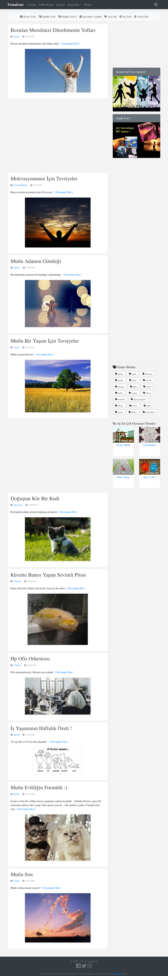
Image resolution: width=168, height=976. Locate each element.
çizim (120, 412)
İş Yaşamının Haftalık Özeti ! (41, 727)
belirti (134, 412)
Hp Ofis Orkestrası (30, 658)
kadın (120, 392)
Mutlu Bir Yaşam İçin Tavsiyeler (44, 340)
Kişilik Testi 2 (69, 16)
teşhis (148, 405)
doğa (134, 386)
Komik (17, 734)
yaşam (134, 392)
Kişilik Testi (48, 16)
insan (133, 373)
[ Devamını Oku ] (70, 43)
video (134, 380)
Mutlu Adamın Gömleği (35, 260)
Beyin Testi (29, 16)
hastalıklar (150, 412)
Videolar (17, 581)
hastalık (121, 399)
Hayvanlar (18, 504)
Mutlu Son (21, 874)
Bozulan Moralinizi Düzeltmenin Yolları (52, 29)
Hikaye (17, 267)
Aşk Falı (112, 16)
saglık (120, 380)
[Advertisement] (58, 135)
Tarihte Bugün (46, 4)
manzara (148, 373)
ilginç (120, 373)
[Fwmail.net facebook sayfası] (78, 966)
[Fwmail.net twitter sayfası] (84, 966)
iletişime (117, 973)
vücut (148, 392)
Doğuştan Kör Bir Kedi (34, 498)
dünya (120, 405)
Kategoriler (73, 4)
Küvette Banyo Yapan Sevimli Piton (48, 574)
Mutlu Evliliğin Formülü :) (38, 787)
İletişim (88, 4)
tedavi (134, 405)
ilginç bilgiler (139, 399)
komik (148, 380)
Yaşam (17, 36)
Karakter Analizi (92, 16)
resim (148, 386)
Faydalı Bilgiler (20, 185)
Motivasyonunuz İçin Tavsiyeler (43, 178)
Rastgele (60, 4)
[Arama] (156, 5)
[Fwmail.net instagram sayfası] (89, 966)
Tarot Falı (142, 16)
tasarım (120, 386)
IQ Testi (126, 16)
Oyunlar (32, 4)
